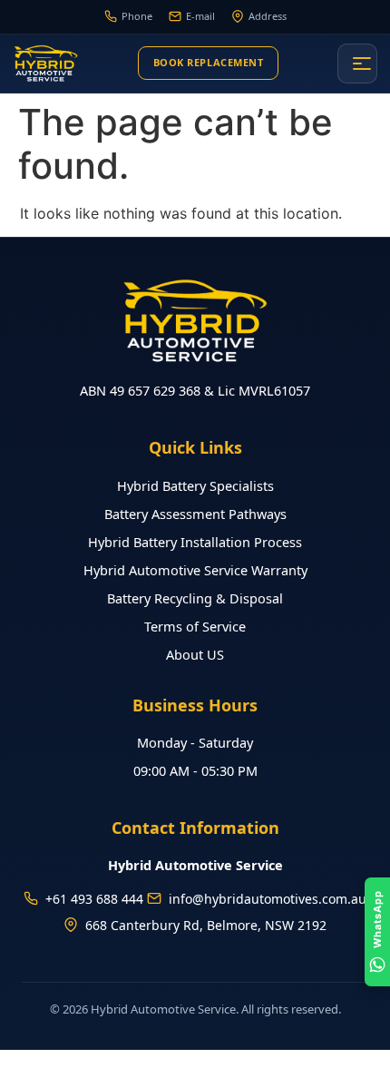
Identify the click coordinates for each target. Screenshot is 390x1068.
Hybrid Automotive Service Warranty (195, 570)
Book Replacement (208, 62)
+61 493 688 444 (94, 898)
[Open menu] (357, 63)
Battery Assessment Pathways (195, 514)
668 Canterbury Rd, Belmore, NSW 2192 (206, 925)
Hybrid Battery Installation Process (195, 542)
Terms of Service (195, 626)
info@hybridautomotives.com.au (267, 898)
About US (195, 654)
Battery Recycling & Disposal (195, 598)
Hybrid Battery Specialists (195, 485)
